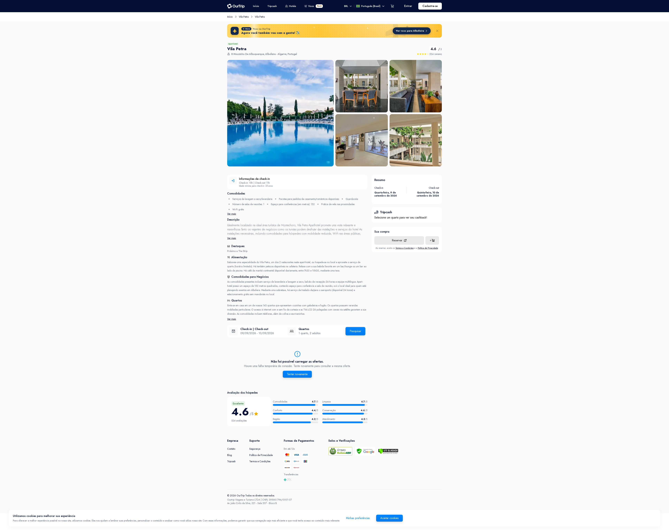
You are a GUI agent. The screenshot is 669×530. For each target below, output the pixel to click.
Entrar (408, 6)
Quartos (304, 329)
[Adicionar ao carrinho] (432, 240)
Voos (314, 6)
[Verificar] (388, 451)
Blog (229, 455)
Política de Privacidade (428, 248)
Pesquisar (355, 331)
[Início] (236, 6)
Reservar (397, 240)
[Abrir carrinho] (392, 6)
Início (256, 6)
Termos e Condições (404, 248)
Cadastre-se (430, 6)
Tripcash (272, 6)
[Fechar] (437, 30)
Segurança (254, 449)
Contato (231, 449)
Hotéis (292, 6)
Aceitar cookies (389, 518)
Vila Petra (244, 16)
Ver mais (231, 214)
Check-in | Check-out (254, 329)
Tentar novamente (297, 374)
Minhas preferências (358, 518)
